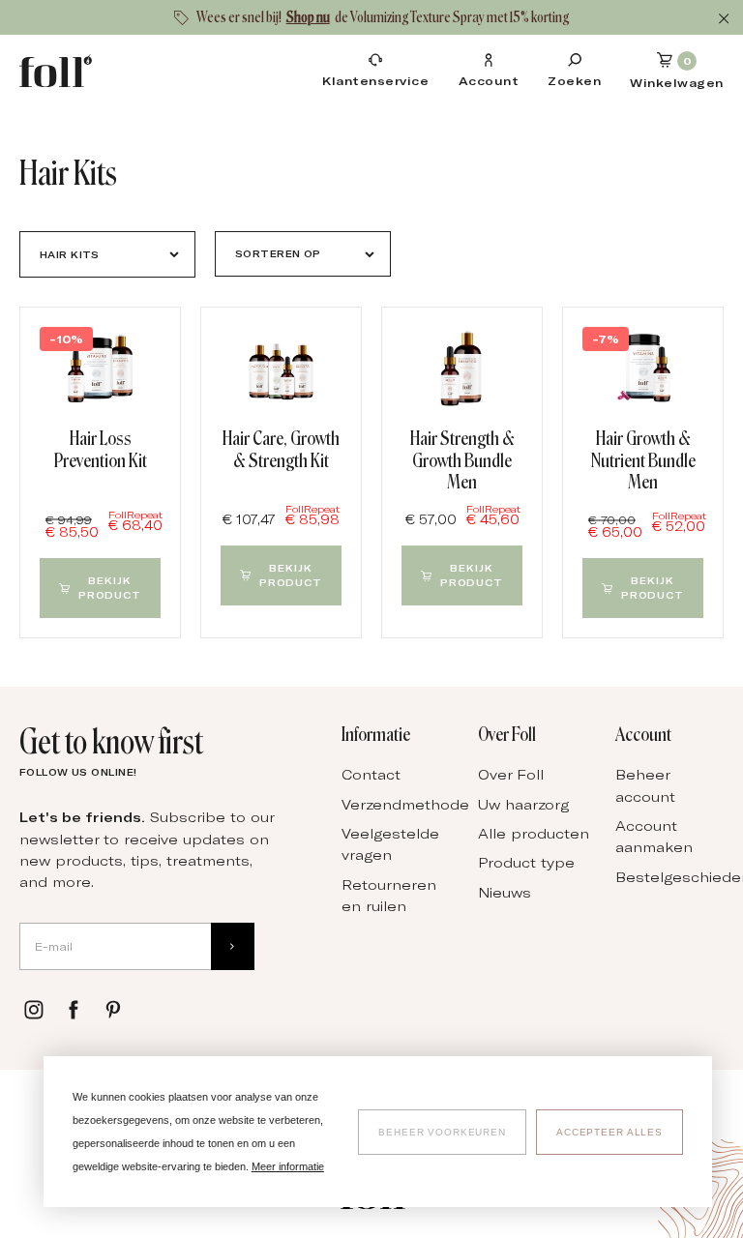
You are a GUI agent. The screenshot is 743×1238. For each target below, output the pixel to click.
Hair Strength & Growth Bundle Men (462, 460)
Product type (526, 862)
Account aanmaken (654, 836)
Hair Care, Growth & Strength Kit (281, 449)
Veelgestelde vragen (390, 844)
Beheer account (645, 785)
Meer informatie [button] (288, 1166)
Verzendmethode (401, 804)
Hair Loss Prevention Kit (100, 449)
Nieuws (504, 892)
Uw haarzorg (523, 804)
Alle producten (533, 833)
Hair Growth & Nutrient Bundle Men (643, 460)
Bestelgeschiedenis (674, 877)
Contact (371, 774)
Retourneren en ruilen (389, 895)
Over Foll (511, 774)
